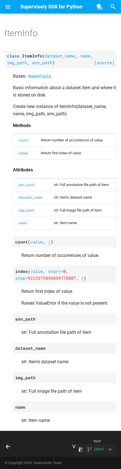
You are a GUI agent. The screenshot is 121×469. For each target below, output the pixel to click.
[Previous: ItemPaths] (8, 445)
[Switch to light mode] (99, 6)
